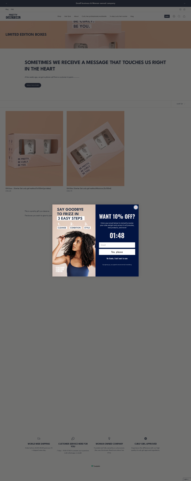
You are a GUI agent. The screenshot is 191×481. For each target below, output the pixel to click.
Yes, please (117, 252)
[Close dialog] (136, 207)
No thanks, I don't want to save (117, 258)
